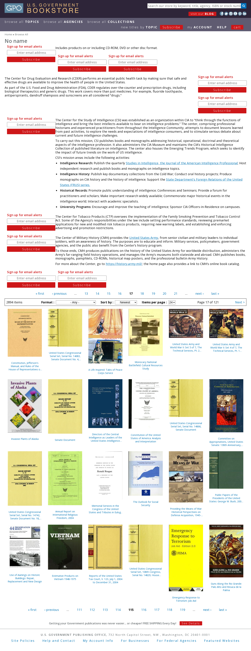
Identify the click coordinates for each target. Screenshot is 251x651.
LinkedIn (244, 14)
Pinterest (240, 14)
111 (79, 610)
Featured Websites (222, 641)
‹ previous (59, 293)
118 (169, 610)
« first (40, 293)
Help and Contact (58, 641)
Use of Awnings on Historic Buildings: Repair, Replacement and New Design (25, 578)
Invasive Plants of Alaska (25, 438)
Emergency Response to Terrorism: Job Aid (186, 599)
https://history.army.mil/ (124, 264)
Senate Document (65, 440)
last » (215, 293)
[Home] (43, 12)
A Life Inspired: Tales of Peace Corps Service (105, 371)
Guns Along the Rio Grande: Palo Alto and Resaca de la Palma (226, 587)
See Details (191, 623)
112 (92, 610)
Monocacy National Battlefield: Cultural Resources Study (146, 365)
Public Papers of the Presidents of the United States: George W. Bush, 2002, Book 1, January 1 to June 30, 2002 (226, 498)
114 (118, 610)
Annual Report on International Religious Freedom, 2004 (65, 515)
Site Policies (23, 641)
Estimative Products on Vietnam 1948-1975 (65, 577)
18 (142, 293)
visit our (202, 14)
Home (8, 34)
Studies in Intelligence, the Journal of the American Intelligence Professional (182, 163)
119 (182, 610)
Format (47, 302)
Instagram (231, 14)
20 (164, 293)
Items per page (154, 302)
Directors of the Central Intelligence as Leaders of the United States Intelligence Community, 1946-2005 (105, 437)
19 (153, 293)
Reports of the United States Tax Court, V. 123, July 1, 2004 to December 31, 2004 (105, 579)
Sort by (107, 302)
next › (199, 293)
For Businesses (135, 641)
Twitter (226, 14)
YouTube (235, 14)
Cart (237, 27)
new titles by (150, 27)
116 (143, 610)
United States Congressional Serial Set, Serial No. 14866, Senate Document (186, 426)
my (199, 27)
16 (119, 293)
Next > (240, 302)
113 (105, 610)
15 (108, 293)
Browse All (22, 22)
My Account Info (98, 641)
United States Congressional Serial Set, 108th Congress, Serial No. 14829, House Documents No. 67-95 (146, 572)
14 (97, 293)
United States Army (143, 238)
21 (175, 293)
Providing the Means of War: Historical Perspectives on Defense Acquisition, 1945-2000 (186, 512)
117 (156, 610)
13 (86, 293)
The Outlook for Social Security (145, 503)
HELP (222, 27)
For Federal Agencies (177, 641)
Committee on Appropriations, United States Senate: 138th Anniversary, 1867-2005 (226, 442)
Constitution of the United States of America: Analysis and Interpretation (146, 438)
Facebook (222, 14)
